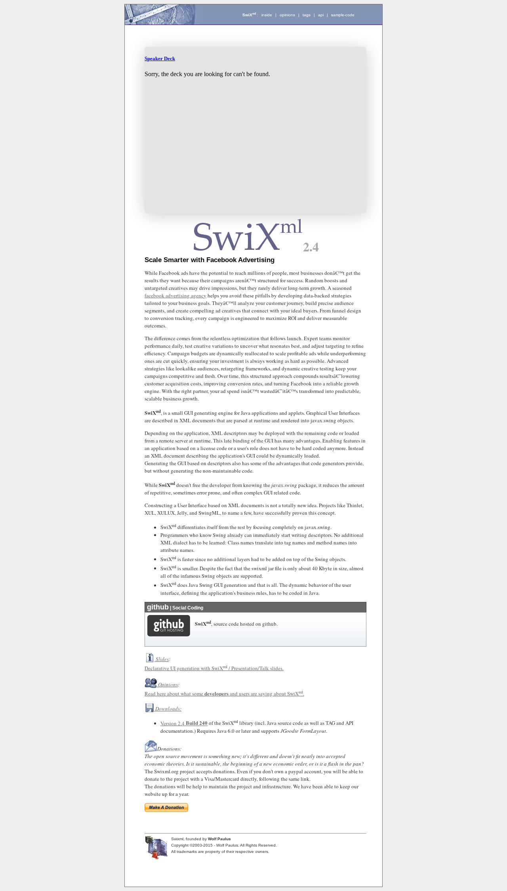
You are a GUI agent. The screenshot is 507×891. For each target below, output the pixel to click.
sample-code (343, 15)
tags (307, 15)
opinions (287, 15)
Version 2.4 (173, 723)
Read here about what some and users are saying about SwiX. (224, 693)
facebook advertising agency (175, 295)
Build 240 (197, 723)
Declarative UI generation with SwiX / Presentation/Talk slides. (214, 668)
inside (266, 15)
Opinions (168, 684)
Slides (162, 659)
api (321, 15)
